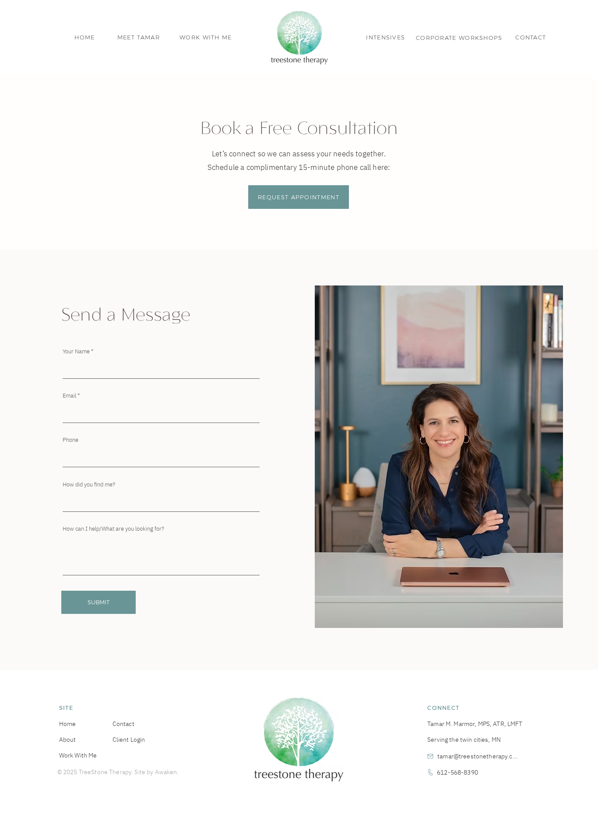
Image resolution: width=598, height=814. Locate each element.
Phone (70, 440)
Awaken (166, 772)
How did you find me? (89, 484)
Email (69, 395)
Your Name (76, 351)
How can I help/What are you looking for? (113, 529)
